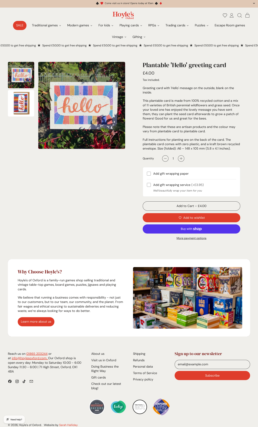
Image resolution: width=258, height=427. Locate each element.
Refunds (139, 360)
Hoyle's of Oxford (30, 425)
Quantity (148, 158)
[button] (225, 15)
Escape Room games (230, 25)
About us (97, 354)
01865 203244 (37, 354)
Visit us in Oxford (103, 360)
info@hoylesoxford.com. (30, 358)
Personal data (143, 366)
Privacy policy (143, 379)
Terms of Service (145, 373)
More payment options (191, 238)
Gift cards (98, 377)
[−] (165, 158)
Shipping (139, 354)
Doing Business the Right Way (105, 368)
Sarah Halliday (68, 425)
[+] (181, 158)
